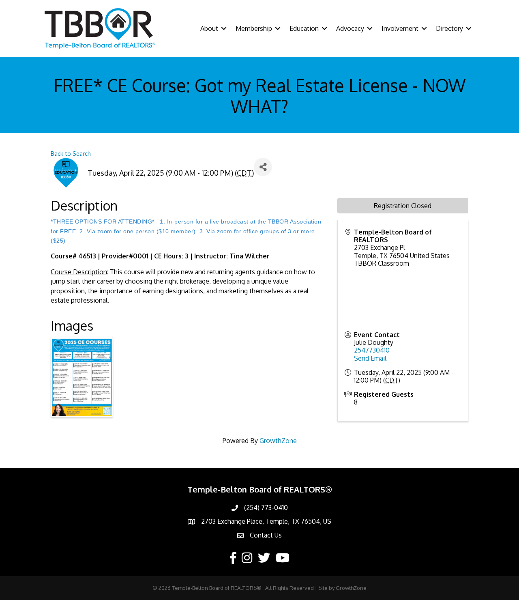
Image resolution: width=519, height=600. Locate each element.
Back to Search (71, 153)
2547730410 (372, 350)
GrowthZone (278, 441)
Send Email (370, 358)
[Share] (263, 167)
